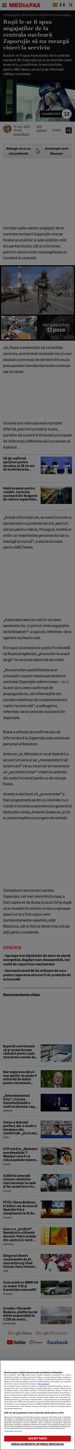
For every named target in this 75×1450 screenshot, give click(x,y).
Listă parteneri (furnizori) (13, 1431)
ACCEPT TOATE (37, 1438)
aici (20, 1400)
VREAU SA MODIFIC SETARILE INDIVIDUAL (37, 1444)
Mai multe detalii (43, 1384)
